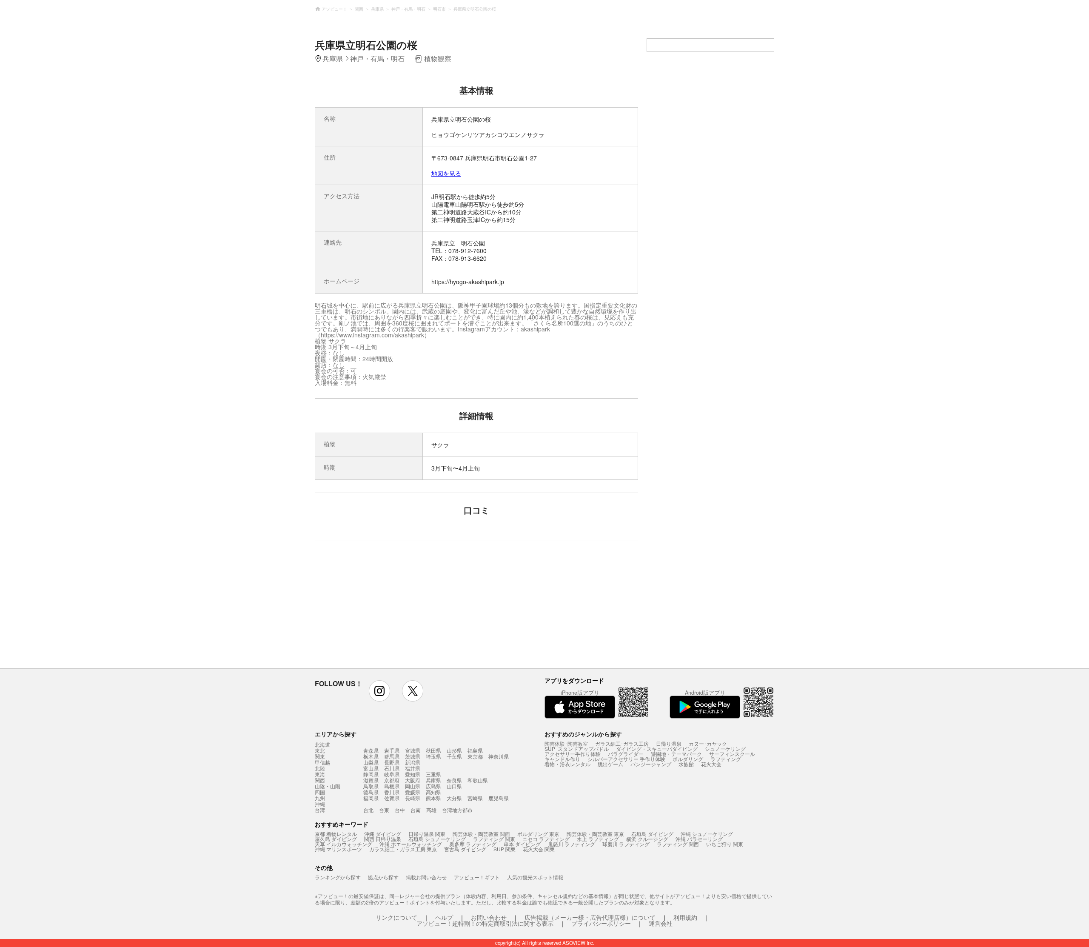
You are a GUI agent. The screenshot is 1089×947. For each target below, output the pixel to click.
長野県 (391, 762)
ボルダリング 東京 (538, 833)
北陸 (320, 768)
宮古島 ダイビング (465, 849)
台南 (416, 809)
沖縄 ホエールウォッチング (410, 843)
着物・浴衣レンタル (567, 763)
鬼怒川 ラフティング (571, 843)
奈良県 (454, 780)
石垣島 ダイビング (652, 833)
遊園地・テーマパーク (676, 753)
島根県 (391, 786)
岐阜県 (391, 774)
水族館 (686, 763)
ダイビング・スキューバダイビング (657, 748)
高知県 (433, 792)
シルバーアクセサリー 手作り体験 (626, 758)
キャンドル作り (562, 758)
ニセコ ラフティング (546, 838)
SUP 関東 (504, 849)
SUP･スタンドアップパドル (576, 748)
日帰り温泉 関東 (426, 833)
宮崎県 (475, 798)
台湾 (320, 810)
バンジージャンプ (650, 763)
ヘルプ (444, 917)
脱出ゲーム (610, 763)
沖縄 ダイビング (382, 833)
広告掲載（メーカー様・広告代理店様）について (590, 917)
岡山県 (412, 786)
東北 (320, 750)
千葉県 (454, 756)
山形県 (454, 750)
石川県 (391, 768)
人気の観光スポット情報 (535, 877)
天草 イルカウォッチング (343, 843)
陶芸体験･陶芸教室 (566, 743)
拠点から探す (383, 877)
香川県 (391, 792)
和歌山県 (478, 780)
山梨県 (371, 762)
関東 (320, 756)
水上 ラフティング (598, 838)
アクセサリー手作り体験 (572, 753)
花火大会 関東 (539, 849)
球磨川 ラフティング (626, 843)
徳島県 (371, 792)
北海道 (322, 744)
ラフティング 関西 (678, 843)
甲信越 (322, 762)
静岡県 (371, 774)
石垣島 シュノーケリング (437, 838)
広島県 (433, 786)
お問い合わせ (489, 917)
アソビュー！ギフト (477, 877)
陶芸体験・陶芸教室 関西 (481, 833)
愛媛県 (412, 792)
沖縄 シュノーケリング (707, 833)
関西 (320, 780)
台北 (368, 809)
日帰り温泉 (668, 743)
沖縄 (320, 804)
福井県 (412, 768)
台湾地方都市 (457, 809)
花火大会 (711, 763)
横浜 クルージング (647, 838)
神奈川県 (498, 756)
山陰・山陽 (327, 786)
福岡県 (371, 798)
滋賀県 (371, 780)
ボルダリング (688, 758)
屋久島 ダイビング (336, 838)
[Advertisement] (402, 608)
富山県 (371, 768)
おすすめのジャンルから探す (583, 734)
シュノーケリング (725, 748)
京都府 (391, 780)
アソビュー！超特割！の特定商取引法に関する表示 (484, 923)
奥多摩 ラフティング (472, 843)
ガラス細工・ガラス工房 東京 (403, 849)
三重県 (433, 774)
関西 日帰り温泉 (382, 838)
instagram (379, 691)
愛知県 (412, 774)
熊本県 (433, 798)
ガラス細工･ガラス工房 (622, 743)
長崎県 (412, 798)
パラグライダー (626, 753)
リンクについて (396, 917)
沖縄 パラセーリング (699, 838)
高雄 (431, 809)
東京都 (475, 756)
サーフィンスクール (732, 753)
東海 (320, 774)
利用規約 (685, 917)
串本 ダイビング (522, 843)
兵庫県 (433, 780)
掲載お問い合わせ (426, 877)
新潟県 (412, 762)
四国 (320, 792)
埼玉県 (433, 756)
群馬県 (391, 756)
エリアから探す (335, 734)
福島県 (475, 750)
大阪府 (412, 780)
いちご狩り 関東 (724, 843)
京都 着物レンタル (336, 833)
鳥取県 (371, 786)
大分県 (454, 798)
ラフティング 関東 (494, 838)
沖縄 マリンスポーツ (338, 849)
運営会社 (661, 923)
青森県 (371, 750)
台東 (384, 809)
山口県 (454, 786)
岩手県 (391, 750)
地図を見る (446, 173)
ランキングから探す (338, 877)
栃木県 (371, 756)
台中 (400, 809)
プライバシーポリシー (601, 923)
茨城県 (412, 756)
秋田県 (433, 750)
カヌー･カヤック (708, 743)
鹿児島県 (498, 798)
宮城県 (412, 750)
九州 (320, 798)
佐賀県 (391, 798)
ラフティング (725, 758)
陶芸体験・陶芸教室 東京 (595, 833)
